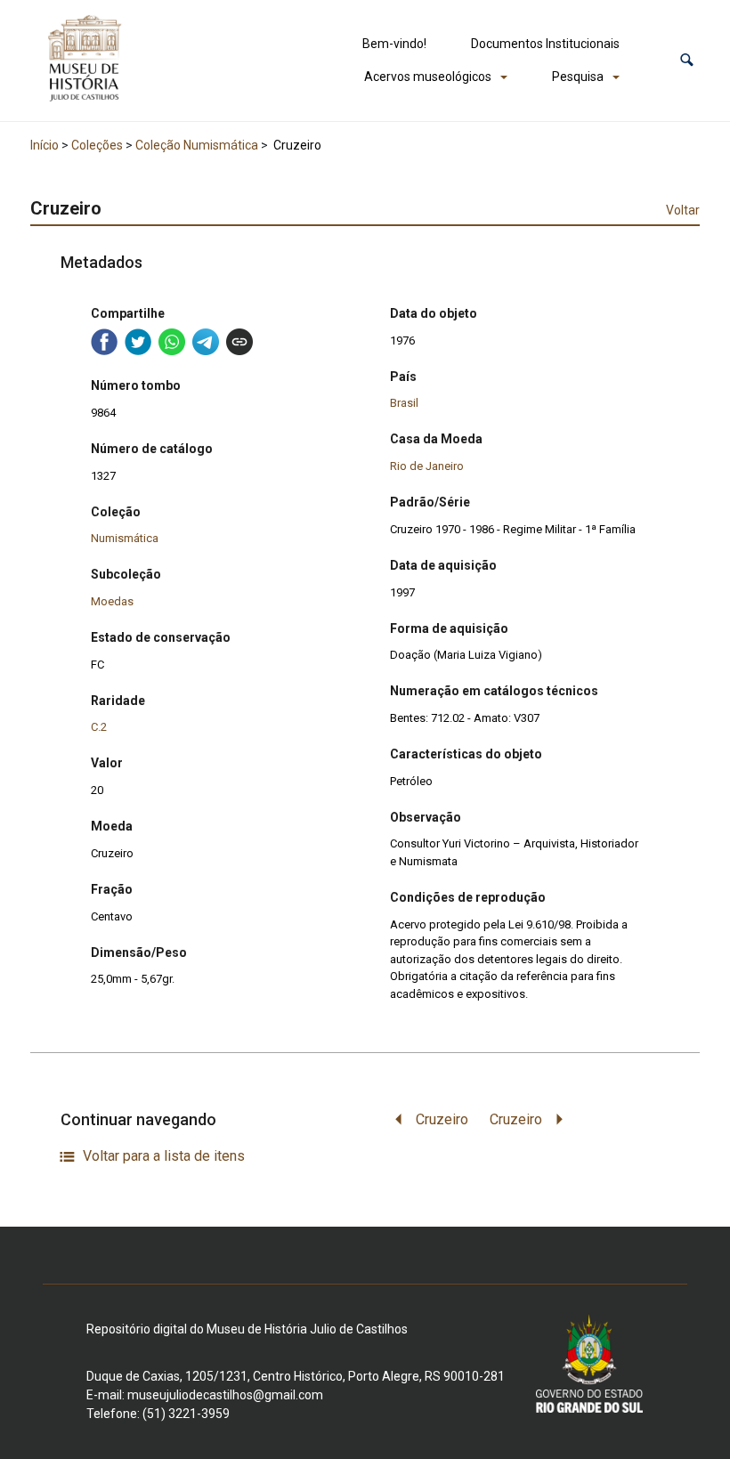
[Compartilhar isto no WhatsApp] (171, 341)
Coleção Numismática (196, 145)
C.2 (99, 727)
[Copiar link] (239, 341)
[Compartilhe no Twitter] (138, 341)
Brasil (404, 402)
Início (44, 145)
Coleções (97, 145)
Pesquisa (578, 76)
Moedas (112, 601)
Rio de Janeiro (427, 466)
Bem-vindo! (394, 43)
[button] (687, 60)
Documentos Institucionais (545, 43)
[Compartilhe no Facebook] (104, 341)
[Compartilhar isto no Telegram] (205, 341)
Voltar (683, 210)
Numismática (124, 538)
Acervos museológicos (427, 76)
